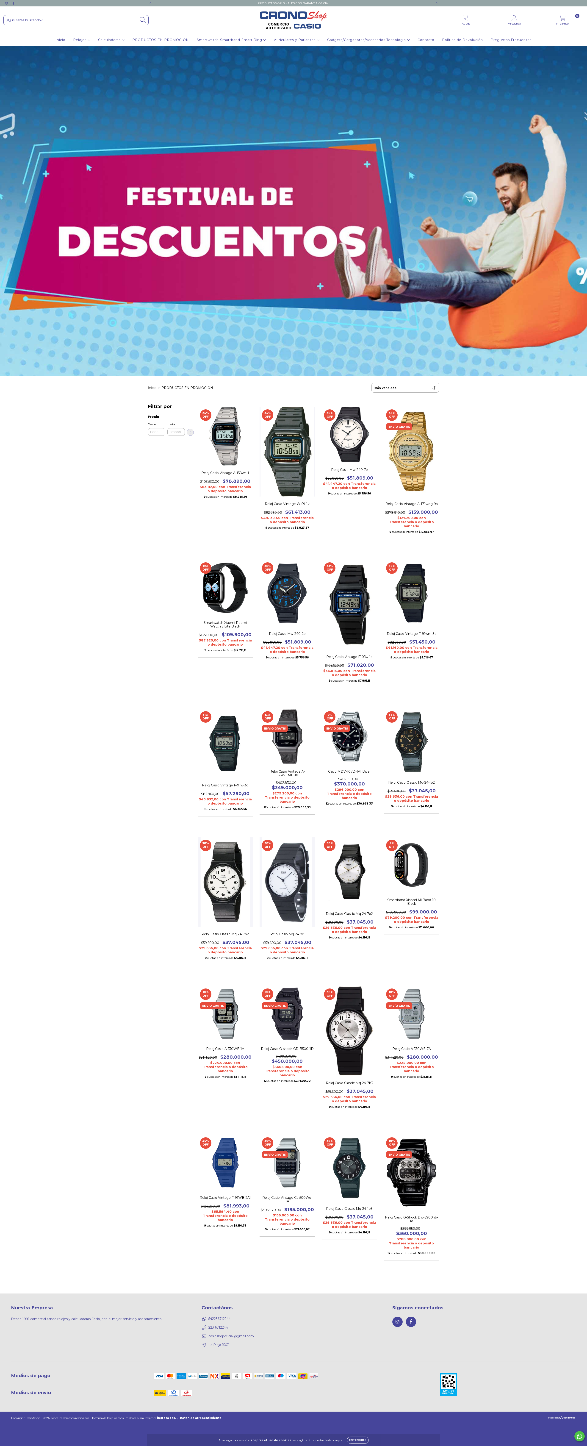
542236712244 (219, 1319)
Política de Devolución (462, 40)
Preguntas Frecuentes (511, 40)
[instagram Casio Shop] (6, 3)
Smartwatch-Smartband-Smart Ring (230, 40)
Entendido (358, 1440)
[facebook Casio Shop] (13, 3)
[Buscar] (142, 20)
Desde (152, 424)
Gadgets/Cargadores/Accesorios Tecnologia (367, 40)
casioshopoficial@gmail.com (231, 1336)
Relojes (80, 40)
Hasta (171, 424)
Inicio (60, 40)
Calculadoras (110, 40)
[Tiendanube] (561, 1418)
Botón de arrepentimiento (201, 1418)
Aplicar (190, 432)
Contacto (426, 40)
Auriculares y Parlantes (295, 40)
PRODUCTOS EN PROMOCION (160, 40)
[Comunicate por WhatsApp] (579, 1436)
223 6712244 (218, 1327)
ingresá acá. (166, 1418)
